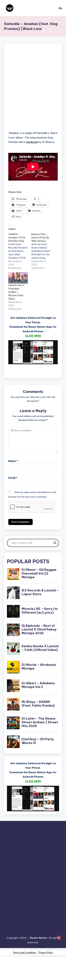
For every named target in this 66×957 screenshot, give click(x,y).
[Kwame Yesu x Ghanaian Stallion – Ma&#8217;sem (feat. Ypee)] (18, 277)
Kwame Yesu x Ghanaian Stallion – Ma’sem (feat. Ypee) (16, 292)
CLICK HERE (33, 335)
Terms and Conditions (24, 952)
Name (13, 461)
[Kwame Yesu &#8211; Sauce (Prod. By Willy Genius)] (42, 251)
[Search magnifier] (55, 543)
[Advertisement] (33, 91)
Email (12, 477)
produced (32, 142)
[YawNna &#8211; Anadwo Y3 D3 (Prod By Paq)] (19, 251)
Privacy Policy (45, 952)
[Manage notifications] (59, 937)
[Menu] (60, 8)
